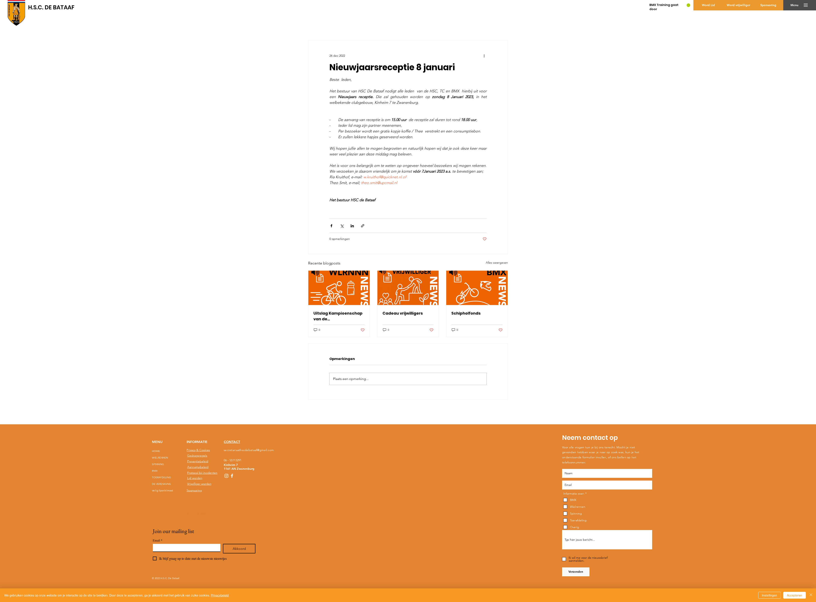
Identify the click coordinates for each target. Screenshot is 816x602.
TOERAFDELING (161, 477)
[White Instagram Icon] (226, 475)
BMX (154, 470)
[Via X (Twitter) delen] (342, 226)
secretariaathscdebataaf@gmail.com (249, 450)
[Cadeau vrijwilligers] (408, 288)
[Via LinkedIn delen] (352, 226)
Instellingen (769, 595)
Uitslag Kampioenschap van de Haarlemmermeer (338, 316)
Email (157, 540)
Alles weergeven (497, 262)
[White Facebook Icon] (232, 475)
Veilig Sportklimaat (162, 490)
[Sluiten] (810, 595)
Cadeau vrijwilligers (402, 313)
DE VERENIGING (161, 483)
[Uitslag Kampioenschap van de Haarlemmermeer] (339, 288)
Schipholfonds (466, 313)
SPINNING (158, 464)
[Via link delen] (363, 226)
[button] (794, 5)
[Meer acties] (484, 55)
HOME (156, 451)
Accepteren (794, 595)
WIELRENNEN (160, 457)
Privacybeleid (220, 595)
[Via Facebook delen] (331, 226)
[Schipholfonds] (477, 288)
